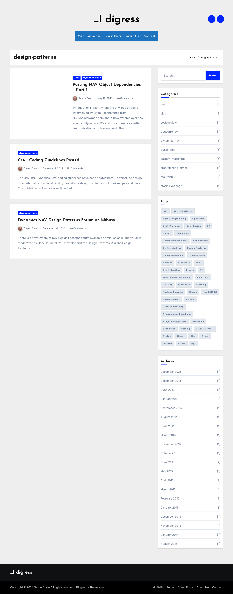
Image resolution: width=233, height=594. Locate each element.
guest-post (168, 149)
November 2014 (171, 525)
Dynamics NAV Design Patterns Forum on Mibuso (66, 220)
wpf (193, 343)
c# (208, 226)
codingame (183, 233)
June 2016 (168, 426)
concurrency (200, 240)
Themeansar (97, 587)
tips (193, 336)
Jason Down (85, 98)
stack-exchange (171, 186)
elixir (198, 262)
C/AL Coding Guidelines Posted (48, 160)
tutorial (167, 343)
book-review (169, 122)
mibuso (193, 292)
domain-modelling (173, 255)
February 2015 (170, 498)
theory (181, 336)
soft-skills (169, 329)
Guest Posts (113, 36)
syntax (167, 336)
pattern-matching (173, 158)
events (190, 270)
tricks (204, 336)
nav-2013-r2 (210, 292)
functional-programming (177, 277)
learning (201, 285)
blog (163, 113)
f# (201, 270)
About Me (132, 36)
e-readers (184, 262)
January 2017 (170, 399)
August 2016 (169, 417)
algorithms (198, 218)
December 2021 (171, 371)
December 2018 (171, 380)
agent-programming (174, 218)
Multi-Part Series (89, 36)
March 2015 (168, 489)
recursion (167, 177)
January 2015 (170, 507)
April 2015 (167, 480)
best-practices (172, 226)
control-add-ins (172, 248)
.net (76, 77)
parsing (190, 299)
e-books (167, 262)
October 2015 (169, 453)
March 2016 (168, 435)
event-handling (171, 270)
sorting (185, 329)
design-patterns (196, 248)
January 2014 (170, 534)
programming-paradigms (177, 314)
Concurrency (169, 131)
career (167, 233)
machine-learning (173, 292)
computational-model (175, 240)
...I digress (116, 20)
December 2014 (171, 516)
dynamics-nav (92, 77)
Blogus (80, 587)
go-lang (167, 285)
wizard (181, 343)
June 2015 (167, 462)
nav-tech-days (171, 299)
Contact (149, 36)
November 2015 (171, 444)
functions (203, 277)
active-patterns (183, 211)
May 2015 (167, 471)
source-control (204, 329)
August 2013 (169, 543)
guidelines (184, 285)
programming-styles (174, 168)
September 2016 (171, 408)
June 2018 (168, 390)
